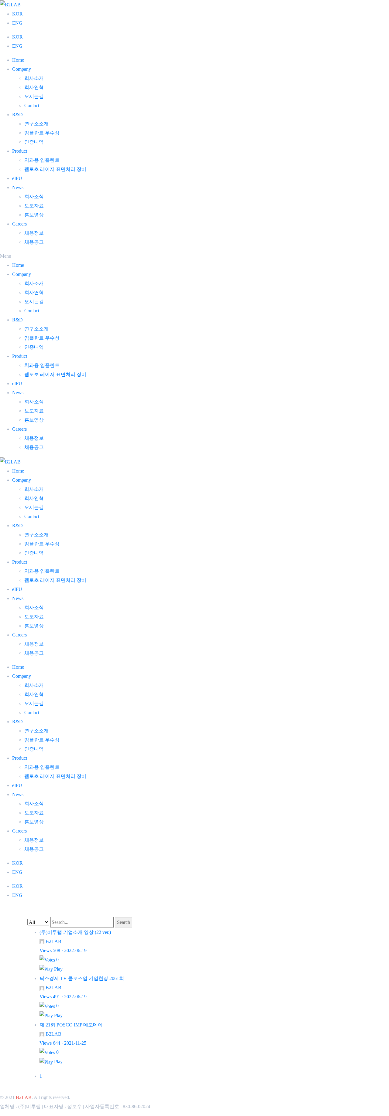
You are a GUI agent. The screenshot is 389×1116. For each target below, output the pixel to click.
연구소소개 (36, 123)
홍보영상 (34, 214)
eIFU (17, 178)
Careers (19, 223)
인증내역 (34, 141)
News (17, 187)
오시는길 (34, 96)
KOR (17, 13)
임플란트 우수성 (42, 132)
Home (18, 60)
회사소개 (34, 78)
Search (123, 922)
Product (19, 151)
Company (21, 69)
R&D (17, 114)
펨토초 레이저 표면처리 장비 (55, 169)
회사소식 (34, 196)
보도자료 (34, 205)
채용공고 (34, 242)
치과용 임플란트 (42, 160)
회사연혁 (34, 87)
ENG (17, 22)
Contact (31, 105)
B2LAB (24, 1097)
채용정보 (34, 233)
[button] (194, 256)
